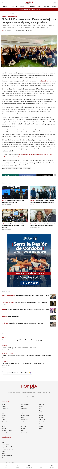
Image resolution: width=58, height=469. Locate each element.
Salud (40, 413)
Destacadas (8, 168)
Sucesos (41, 417)
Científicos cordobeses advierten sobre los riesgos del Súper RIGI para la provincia (14, 225)
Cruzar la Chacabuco (10, 316)
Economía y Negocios (8, 353)
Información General (25, 432)
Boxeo (3, 417)
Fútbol (21, 406)
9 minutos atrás (6, 349)
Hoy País (22, 6)
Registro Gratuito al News (8, 446)
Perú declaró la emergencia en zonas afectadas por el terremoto (22, 323)
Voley (40, 428)
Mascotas (4, 337)
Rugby (40, 410)
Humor (22, 430)
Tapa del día (42, 419)
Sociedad (41, 415)
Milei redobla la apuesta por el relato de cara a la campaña (13, 201)
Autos (3, 410)
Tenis (40, 424)
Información (15, 168)
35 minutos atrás (6, 357)
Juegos (3, 451)
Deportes (4, 428)
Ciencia (3, 419)
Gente (21, 410)
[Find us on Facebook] (24, 396)
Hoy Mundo (31, 6)
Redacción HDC (10, 30)
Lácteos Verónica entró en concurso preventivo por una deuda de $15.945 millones (26, 355)
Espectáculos (5, 432)
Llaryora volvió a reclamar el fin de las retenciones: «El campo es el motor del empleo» (42, 202)
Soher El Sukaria (26, 168)
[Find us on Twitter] (27, 396)
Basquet (4, 415)
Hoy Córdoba (13, 6)
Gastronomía (23, 408)
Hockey (22, 417)
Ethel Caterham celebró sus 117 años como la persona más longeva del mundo (25, 309)
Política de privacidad (7, 455)
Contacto (4, 457)
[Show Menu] (2, 2)
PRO (21, 168)
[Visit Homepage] (29, 2)
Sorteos (3, 453)
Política (46, 6)
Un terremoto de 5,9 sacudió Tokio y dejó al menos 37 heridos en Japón (23, 363)
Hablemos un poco (24, 415)
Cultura (3, 426)
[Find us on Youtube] (33, 396)
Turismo (41, 426)
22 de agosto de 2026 (35, 227)
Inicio (5, 6)
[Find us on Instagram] (30, 396)
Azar (3, 413)
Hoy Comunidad (24, 419)
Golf (21, 413)
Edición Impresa (5, 444)
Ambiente (4, 404)
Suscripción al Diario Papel (8, 449)
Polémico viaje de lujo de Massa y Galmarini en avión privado (43, 224)
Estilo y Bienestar (24, 404)
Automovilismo (5, 408)
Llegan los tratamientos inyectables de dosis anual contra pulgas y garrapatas (25, 340)
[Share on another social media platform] (55, 175)
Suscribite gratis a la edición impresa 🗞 (29, 9)
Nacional (5, 197)
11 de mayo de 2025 (20, 30)
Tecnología (41, 421)
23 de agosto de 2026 (7, 204)
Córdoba (12, 13)
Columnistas (5, 421)
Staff (3, 442)
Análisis (39, 6)
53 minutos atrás (6, 365)
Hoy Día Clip (23, 424)
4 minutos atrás (6, 342)
